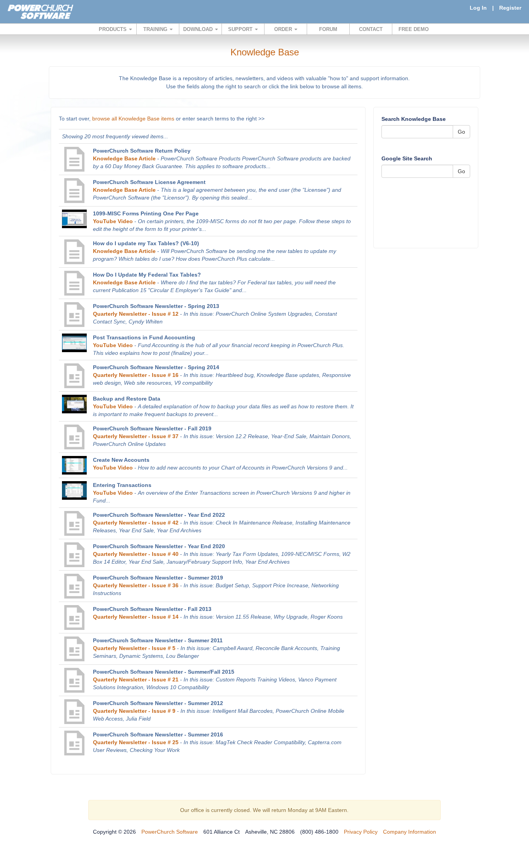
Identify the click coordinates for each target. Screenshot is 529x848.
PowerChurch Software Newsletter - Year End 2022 (159, 515)
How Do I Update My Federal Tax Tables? (147, 275)
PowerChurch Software (169, 832)
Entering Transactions (122, 485)
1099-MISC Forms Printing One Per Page (146, 213)
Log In (478, 8)
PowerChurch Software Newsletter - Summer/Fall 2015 (163, 672)
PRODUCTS (113, 29)
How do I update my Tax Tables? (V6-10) (146, 243)
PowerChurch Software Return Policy (142, 151)
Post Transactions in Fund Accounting (144, 337)
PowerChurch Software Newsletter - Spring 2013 (156, 306)
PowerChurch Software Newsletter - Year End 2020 (159, 546)
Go (461, 132)
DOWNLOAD (198, 29)
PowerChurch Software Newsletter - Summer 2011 (158, 640)
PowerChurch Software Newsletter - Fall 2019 (152, 428)
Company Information (409, 832)
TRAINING (156, 29)
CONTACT (371, 29)
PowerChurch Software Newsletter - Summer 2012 (158, 703)
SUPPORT (241, 29)
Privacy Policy (361, 832)
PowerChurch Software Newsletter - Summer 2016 (158, 734)
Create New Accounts (121, 460)
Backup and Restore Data (126, 399)
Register (510, 8)
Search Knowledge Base (413, 119)
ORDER (284, 29)
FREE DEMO (413, 29)
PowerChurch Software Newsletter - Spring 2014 (156, 367)
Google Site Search (406, 158)
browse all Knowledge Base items (133, 118)
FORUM (328, 29)
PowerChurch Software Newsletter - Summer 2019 (158, 578)
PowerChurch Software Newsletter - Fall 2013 (152, 609)
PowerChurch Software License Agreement (149, 182)
